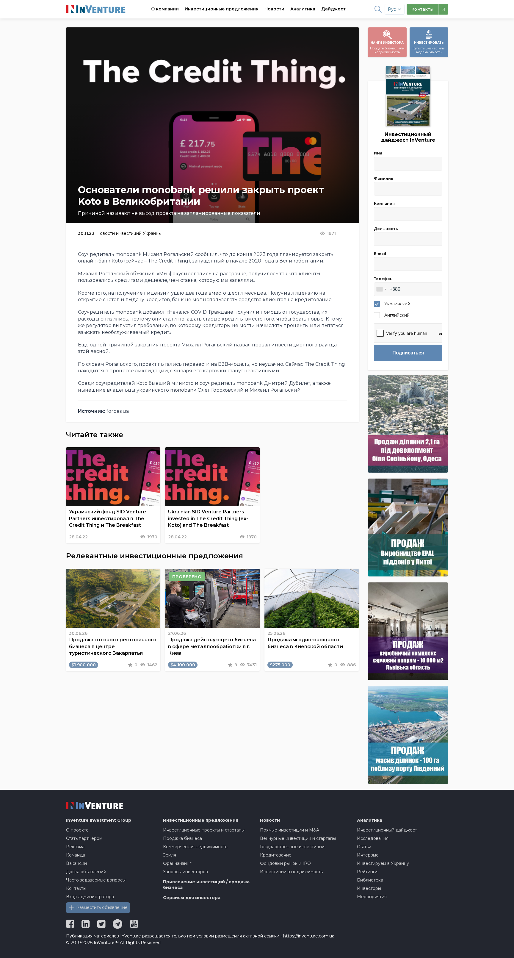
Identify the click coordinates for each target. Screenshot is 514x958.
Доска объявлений (86, 871)
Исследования (372, 838)
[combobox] (381, 289)
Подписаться (408, 352)
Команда (75, 855)
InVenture (98, 820)
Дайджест (333, 9)
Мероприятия (372, 896)
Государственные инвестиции (292, 846)
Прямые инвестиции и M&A (289, 830)
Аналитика (302, 9)
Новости (274, 9)
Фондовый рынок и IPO (285, 863)
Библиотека (370, 880)
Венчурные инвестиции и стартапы (298, 838)
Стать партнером (84, 838)
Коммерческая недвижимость (195, 846)
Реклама (75, 846)
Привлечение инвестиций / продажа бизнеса (206, 884)
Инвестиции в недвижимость (291, 871)
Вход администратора (90, 896)
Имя (378, 153)
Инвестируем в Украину (383, 863)
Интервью (368, 855)
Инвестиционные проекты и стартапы (204, 830)
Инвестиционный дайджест (387, 830)
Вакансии (76, 863)
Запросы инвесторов (185, 871)
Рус (392, 9)
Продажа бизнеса (182, 838)
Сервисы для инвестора (191, 897)
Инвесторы (369, 888)
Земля (169, 855)
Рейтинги (367, 871)
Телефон (383, 278)
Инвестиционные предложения (221, 9)
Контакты (76, 888)
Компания (384, 203)
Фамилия (383, 178)
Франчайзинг (177, 863)
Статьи (364, 846)
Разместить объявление (102, 907)
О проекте (77, 830)
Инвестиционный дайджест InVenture (408, 137)
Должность (386, 228)
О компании (165, 9)
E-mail (380, 253)
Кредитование (276, 855)
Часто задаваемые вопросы (96, 880)
